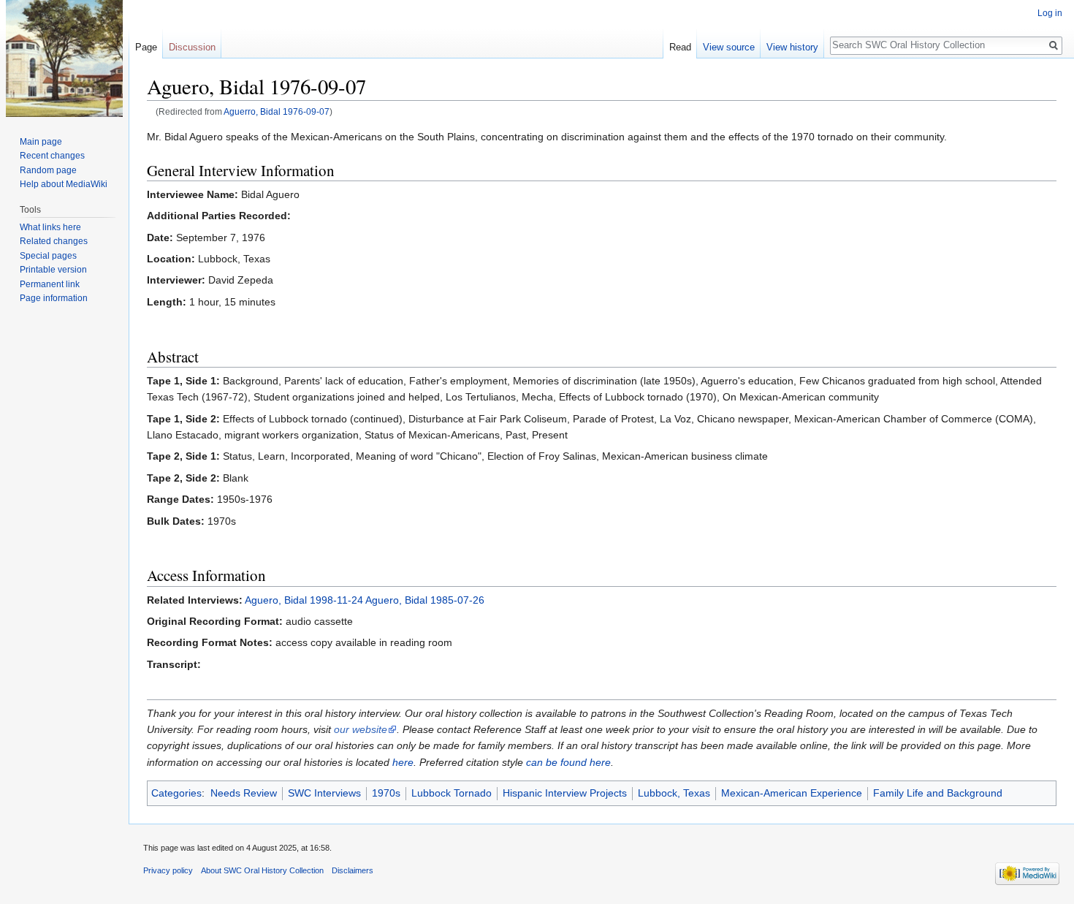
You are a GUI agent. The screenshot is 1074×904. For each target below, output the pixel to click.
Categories (176, 793)
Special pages (48, 256)
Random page (48, 170)
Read (680, 47)
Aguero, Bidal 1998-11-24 (304, 600)
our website (360, 729)
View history (792, 47)
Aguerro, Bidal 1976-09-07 (277, 111)
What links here (50, 227)
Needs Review (243, 793)
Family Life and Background (937, 793)
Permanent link (50, 284)
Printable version (53, 270)
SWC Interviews (324, 793)
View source (729, 47)
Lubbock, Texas (674, 793)
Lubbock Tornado (451, 793)
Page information (54, 298)
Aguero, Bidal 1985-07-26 (424, 600)
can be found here (568, 762)
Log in (1049, 13)
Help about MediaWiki (63, 184)
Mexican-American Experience (791, 793)
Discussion (192, 47)
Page (146, 47)
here (403, 762)
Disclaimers (352, 870)
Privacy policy (168, 870)
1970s (386, 793)
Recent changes (52, 156)
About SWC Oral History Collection (262, 870)
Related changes (54, 241)
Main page (41, 142)
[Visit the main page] (64, 58)
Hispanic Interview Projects (565, 793)
